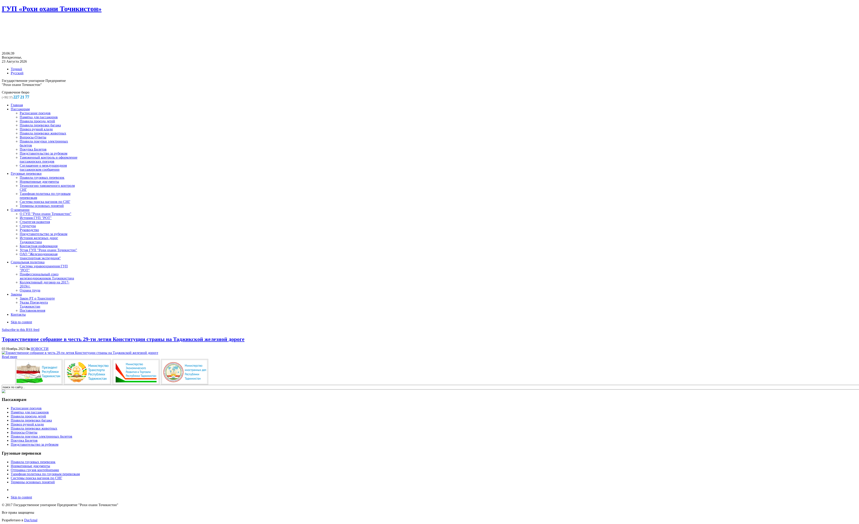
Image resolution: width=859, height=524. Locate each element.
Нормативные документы (30, 466)
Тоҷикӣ (16, 69)
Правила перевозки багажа (31, 420)
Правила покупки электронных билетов (41, 436)
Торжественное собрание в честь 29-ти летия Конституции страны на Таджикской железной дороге (123, 339)
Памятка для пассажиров (30, 412)
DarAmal (30, 520)
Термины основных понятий (33, 482)
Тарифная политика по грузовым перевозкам (45, 474)
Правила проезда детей (28, 416)
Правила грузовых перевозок (33, 462)
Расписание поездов (26, 408)
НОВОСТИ (40, 349)
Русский (17, 73)
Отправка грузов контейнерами (35, 470)
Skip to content (21, 322)
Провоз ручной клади (27, 424)
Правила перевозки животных (34, 428)
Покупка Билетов (24, 440)
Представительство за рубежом (34, 444)
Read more (9, 357)
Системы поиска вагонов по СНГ (36, 478)
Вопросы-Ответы (24, 432)
